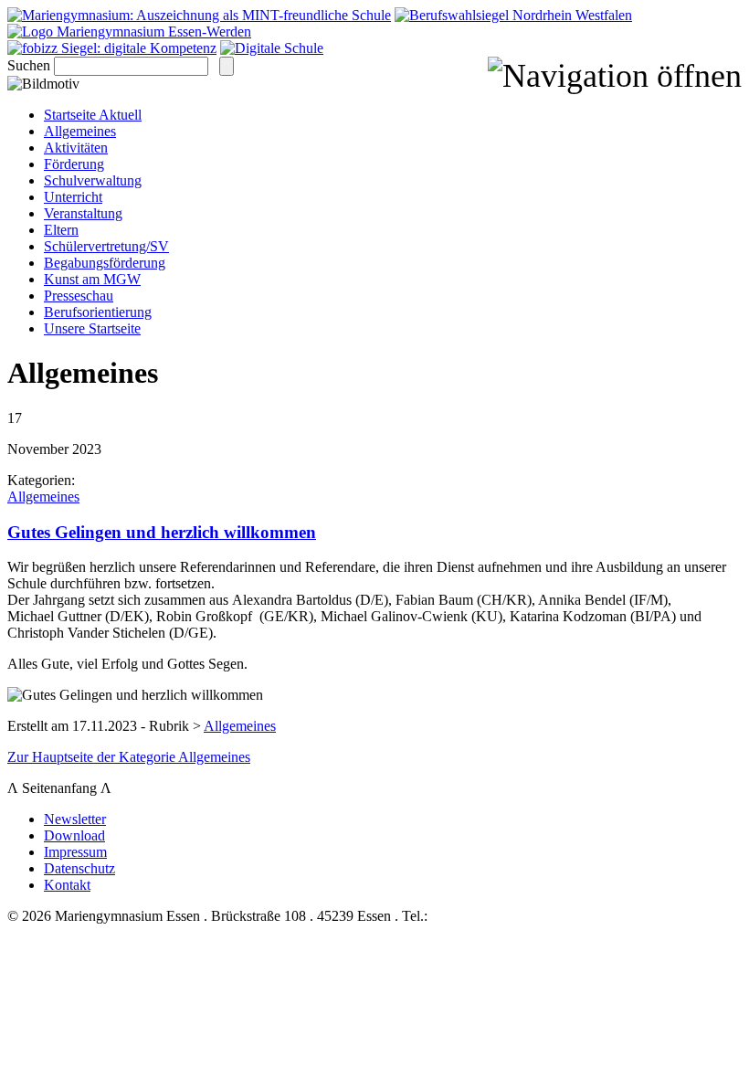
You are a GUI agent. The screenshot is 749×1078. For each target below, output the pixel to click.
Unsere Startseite (92, 328)
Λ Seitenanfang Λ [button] (63, 788)
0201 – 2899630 (478, 916)
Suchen (28, 65)
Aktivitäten (76, 147)
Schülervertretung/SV (106, 246)
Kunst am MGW (92, 279)
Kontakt (67, 885)
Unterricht (73, 197)
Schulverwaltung (93, 180)
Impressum (75, 852)
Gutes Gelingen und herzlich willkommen (161, 532)
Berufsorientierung (98, 312)
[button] (615, 76)
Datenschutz (79, 868)
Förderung (74, 164)
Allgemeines (80, 131)
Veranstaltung (83, 213)
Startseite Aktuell (93, 114)
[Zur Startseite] (129, 31)
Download (74, 835)
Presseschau (78, 295)
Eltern (61, 230)
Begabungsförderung (104, 262)
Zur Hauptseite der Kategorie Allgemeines (128, 757)
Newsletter (75, 819)
